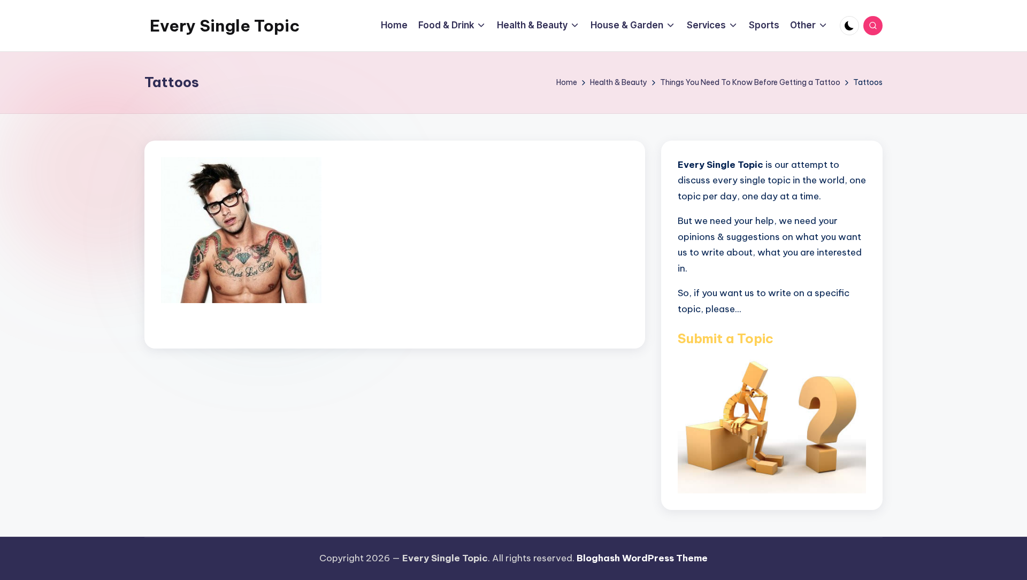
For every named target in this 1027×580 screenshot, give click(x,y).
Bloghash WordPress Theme (642, 558)
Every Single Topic (225, 26)
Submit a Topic (725, 338)
